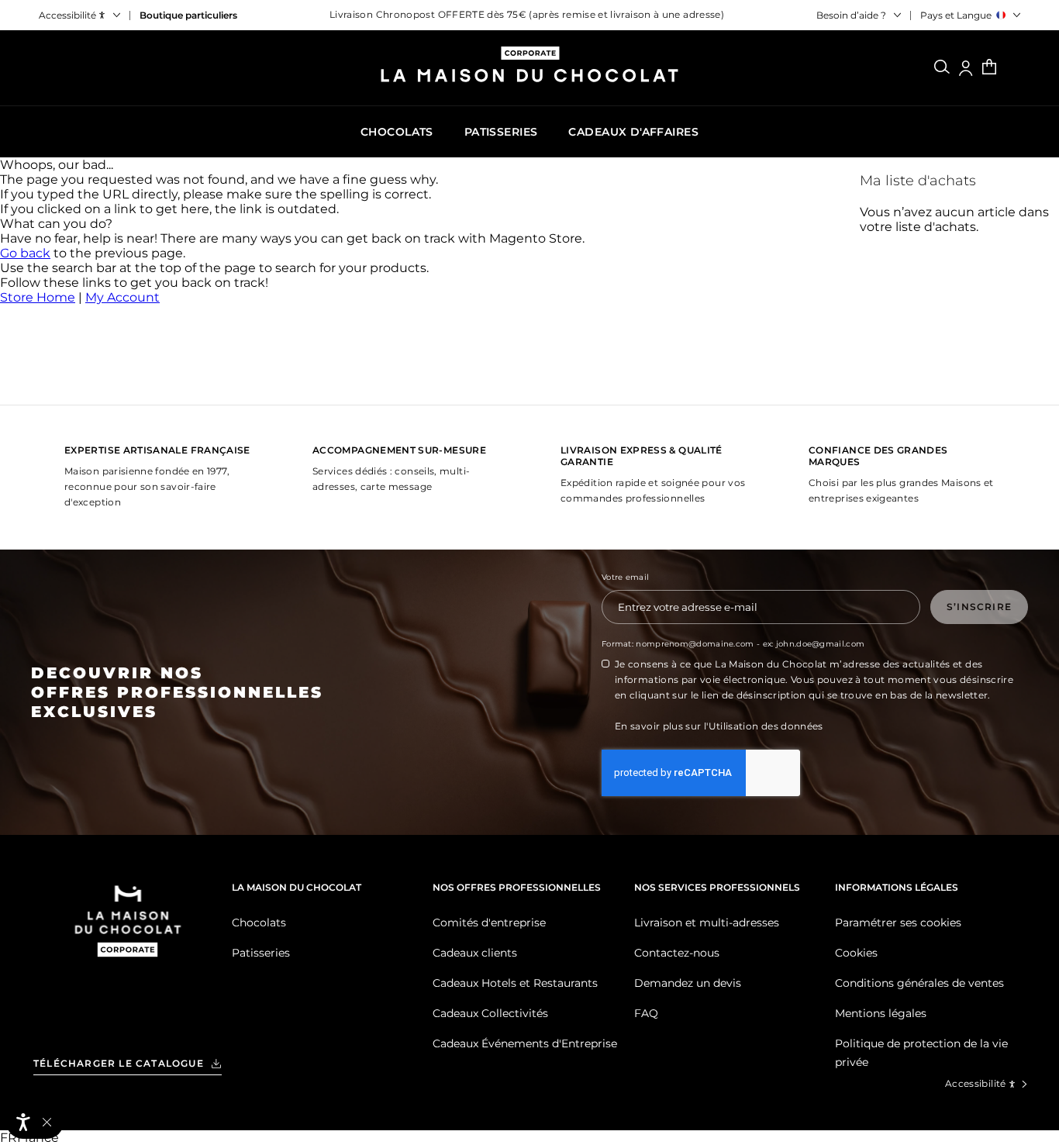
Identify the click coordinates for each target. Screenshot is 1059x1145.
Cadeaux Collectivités (490, 1013)
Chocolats (259, 922)
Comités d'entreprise (489, 922)
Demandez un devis (687, 983)
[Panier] (989, 68)
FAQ (646, 1013)
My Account (122, 297)
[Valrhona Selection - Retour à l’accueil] (127, 941)
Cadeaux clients (475, 953)
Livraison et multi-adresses (706, 922)
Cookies (856, 953)
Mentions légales (880, 1013)
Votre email (625, 577)
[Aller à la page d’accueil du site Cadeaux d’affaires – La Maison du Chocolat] (529, 70)
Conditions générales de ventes (919, 983)
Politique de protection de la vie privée (921, 1052)
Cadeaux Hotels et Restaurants (515, 983)
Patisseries (261, 953)
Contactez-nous (676, 953)
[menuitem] (397, 131)
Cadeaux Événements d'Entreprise (525, 1043)
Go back (25, 253)
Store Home (37, 297)
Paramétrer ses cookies (898, 922)
